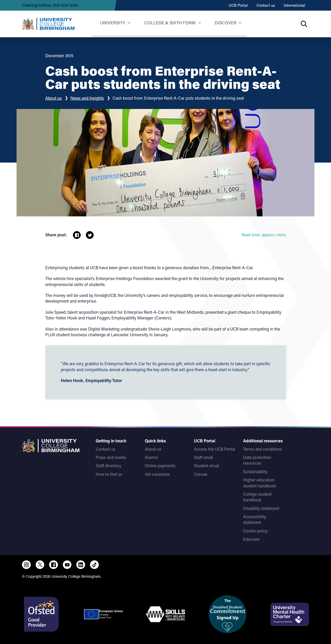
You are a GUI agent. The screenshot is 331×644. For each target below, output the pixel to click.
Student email (206, 465)
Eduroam (251, 539)
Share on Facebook (77, 235)
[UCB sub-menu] (129, 23)
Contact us (266, 5)
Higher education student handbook (259, 482)
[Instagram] (26, 564)
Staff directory (108, 465)
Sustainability (255, 471)
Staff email (203, 457)
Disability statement (261, 508)
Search (304, 24)
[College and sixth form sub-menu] (199, 23)
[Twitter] (40, 564)
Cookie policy (255, 530)
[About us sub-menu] (240, 23)
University (112, 22)
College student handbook (257, 496)
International (294, 5)
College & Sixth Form (169, 22)
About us (53, 98)
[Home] (48, 24)
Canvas (200, 474)
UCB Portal (238, 5)
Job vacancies (157, 474)
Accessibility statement (254, 519)
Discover (225, 22)
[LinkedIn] (80, 564)
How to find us (109, 474)
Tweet (90, 235)
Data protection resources (257, 460)
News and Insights (87, 98)
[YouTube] (67, 564)
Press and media (111, 457)
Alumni (151, 457)
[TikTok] (94, 564)
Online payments (160, 465)
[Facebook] (53, 564)
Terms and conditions (262, 449)
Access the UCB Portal (214, 449)
